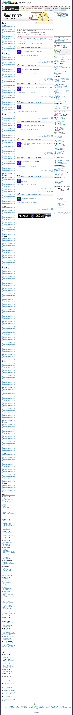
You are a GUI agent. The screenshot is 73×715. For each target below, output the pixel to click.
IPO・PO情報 (41, 10)
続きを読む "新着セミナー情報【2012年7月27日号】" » (27, 73)
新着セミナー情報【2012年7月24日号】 (31, 84)
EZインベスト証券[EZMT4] (61, 163)
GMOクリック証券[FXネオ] (8, 524)
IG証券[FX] (5, 498)
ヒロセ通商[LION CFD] (59, 95)
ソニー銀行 (23, 198)
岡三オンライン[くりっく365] (62, 91)
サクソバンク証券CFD (7, 569)
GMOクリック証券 (31, 38)
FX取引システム (6, 700)
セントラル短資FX (47, 143)
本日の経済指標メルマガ (61, 205)
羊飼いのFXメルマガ (59, 37)
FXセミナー (26, 10)
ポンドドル (37, 7)
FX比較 (30, 10)
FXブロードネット (7, 507)
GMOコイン (57, 97)
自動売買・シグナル (58, 8)
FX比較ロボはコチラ (58, 113)
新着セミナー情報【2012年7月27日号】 (31, 65)
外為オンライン (6, 512)
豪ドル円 (51, 7)
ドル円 (28, 7)
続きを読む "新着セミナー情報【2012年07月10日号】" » (27, 166)
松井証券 (5, 549)
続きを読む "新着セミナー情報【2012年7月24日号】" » (27, 92)
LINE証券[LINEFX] (7, 557)
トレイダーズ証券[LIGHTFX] (9, 535)
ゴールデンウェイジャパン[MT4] (62, 160)
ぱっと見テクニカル (46, 10)
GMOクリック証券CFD (8, 570)
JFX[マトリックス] (59, 69)
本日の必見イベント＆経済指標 (61, 39)
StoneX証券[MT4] (6, 528)
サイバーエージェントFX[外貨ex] (27, 143)
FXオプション (52, 8)
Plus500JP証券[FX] (59, 73)
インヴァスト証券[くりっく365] (42, 180)
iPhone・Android (34, 8)
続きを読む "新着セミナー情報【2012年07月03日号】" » (27, 202)
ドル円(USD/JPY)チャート (8, 683)
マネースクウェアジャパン (39, 143)
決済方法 (57, 105)
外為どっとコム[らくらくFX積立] (63, 83)
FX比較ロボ (51, 10)
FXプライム (33, 180)
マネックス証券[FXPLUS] (8, 551)
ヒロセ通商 (58, 183)
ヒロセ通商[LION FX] (7, 544)
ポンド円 (46, 7)
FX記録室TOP (22, 7)
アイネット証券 (58, 128)
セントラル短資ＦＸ (7, 529)
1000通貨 (65, 105)
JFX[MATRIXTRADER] (8, 522)
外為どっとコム (59, 60)
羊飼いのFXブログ (63, 10)
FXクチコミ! (56, 709)
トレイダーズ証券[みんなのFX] (27, 51)
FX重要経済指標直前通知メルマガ (63, 207)
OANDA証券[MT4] (59, 159)
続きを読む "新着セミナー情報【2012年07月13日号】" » (27, 147)
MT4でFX (44, 8)
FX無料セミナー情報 (27, 16)
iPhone (64, 106)
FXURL (47, 78)
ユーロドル (32, 7)
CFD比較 (33, 10)
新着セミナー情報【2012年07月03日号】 (31, 194)
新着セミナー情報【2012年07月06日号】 (31, 176)
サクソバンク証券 (7, 520)
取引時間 (57, 106)
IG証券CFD (5, 568)
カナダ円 (55, 7)
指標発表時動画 (61, 7)
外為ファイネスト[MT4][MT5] (62, 85)
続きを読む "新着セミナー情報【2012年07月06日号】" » (27, 184)
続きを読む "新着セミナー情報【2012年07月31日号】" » (27, 55)
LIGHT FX (57, 122)
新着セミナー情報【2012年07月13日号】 (31, 139)
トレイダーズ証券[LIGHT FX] (63, 78)
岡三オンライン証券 (25, 87)
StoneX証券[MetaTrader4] (8, 608)
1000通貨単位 (39, 8)
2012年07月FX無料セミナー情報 (47, 62)
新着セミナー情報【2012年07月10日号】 (31, 158)
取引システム (66, 108)
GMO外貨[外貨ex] (7, 523)
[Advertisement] (53, 3)
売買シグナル (58, 108)
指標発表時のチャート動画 (9, 699)
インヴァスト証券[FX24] (25, 69)
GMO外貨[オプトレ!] (7, 562)
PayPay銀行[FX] (6, 545)
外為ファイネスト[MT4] (60, 162)
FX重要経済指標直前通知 (60, 40)
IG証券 (4, 656)
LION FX (57, 123)
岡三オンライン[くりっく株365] (62, 90)
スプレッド (21, 8)
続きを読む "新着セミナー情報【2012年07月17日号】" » (27, 129)
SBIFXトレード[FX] (60, 84)
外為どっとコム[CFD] (60, 81)
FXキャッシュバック (57, 10)
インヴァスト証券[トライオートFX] (63, 59)
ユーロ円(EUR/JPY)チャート (9, 690)
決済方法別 (48, 8)
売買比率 (62, 8)
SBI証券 (4, 506)
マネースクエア (6, 550)
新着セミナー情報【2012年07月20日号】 (31, 102)
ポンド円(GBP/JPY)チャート (9, 692)
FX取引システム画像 (67, 8)
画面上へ (51, 78)
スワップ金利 (25, 8)
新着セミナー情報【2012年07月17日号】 (31, 121)
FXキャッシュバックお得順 (59, 46)
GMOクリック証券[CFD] (60, 96)
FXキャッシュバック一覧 (37, 43)
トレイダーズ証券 (39, 38)
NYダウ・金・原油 (67, 7)
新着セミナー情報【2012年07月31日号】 (31, 47)
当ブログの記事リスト (8, 680)
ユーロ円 (41, 7)
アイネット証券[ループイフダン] (62, 93)
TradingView (29, 39)
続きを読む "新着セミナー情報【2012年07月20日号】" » (27, 111)
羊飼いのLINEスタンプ (60, 203)
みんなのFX (57, 127)
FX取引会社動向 (21, 10)
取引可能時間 (29, 8)
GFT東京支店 (23, 125)
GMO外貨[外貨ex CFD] (59, 99)
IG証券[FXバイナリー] (59, 174)
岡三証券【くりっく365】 (8, 509)
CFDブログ (37, 10)
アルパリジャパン (32, 87)
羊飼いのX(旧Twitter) (60, 199)
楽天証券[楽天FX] (6, 558)
